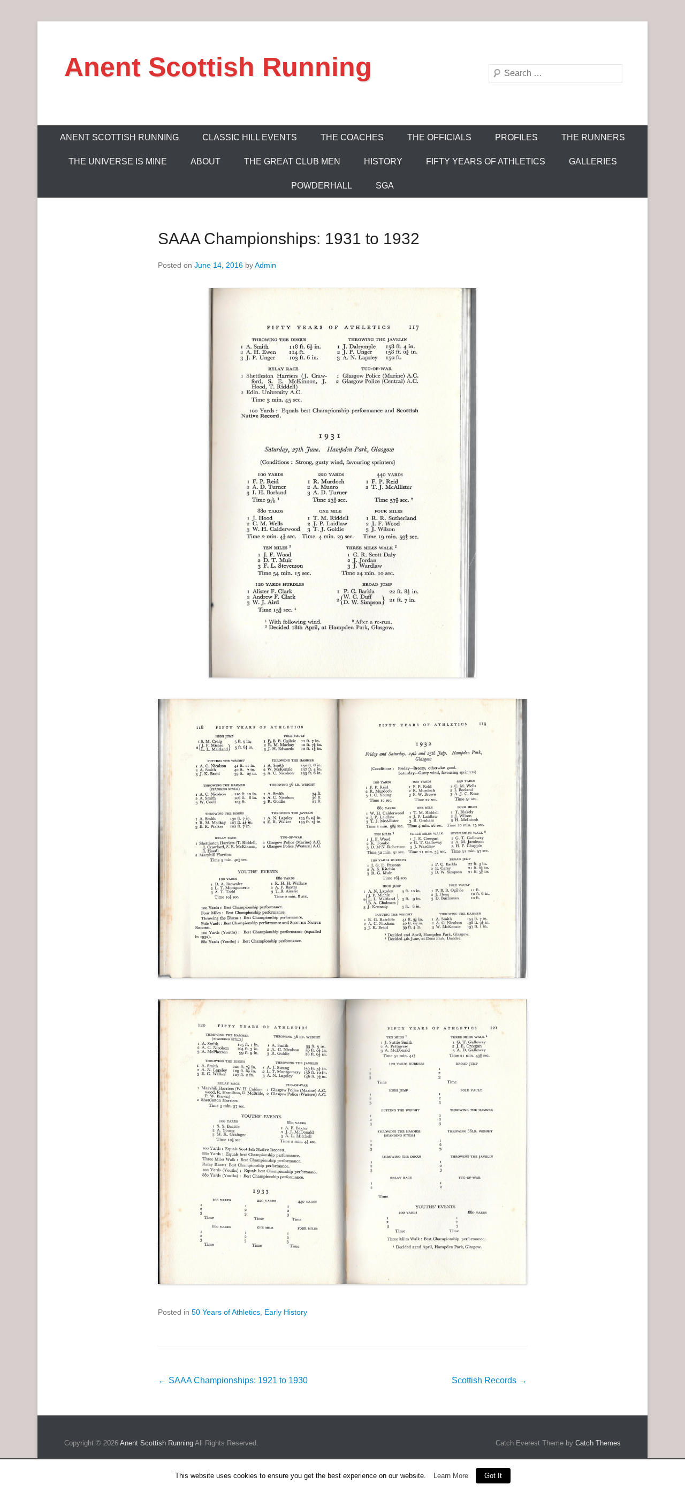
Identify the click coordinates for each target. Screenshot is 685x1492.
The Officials (439, 137)
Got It (493, 1476)
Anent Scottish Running (218, 67)
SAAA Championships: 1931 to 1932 (289, 238)
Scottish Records (489, 1380)
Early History (285, 1312)
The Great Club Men (292, 161)
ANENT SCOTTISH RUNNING (119, 137)
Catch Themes (598, 1443)
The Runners (593, 137)
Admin (265, 265)
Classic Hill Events (249, 137)
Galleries (593, 161)
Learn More (450, 1476)
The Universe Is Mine (117, 161)
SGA (385, 185)
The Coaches (352, 137)
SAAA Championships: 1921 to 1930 (233, 1380)
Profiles (516, 137)
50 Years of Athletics (226, 1312)
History (383, 161)
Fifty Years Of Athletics (485, 161)
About (205, 161)
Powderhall (321, 185)
